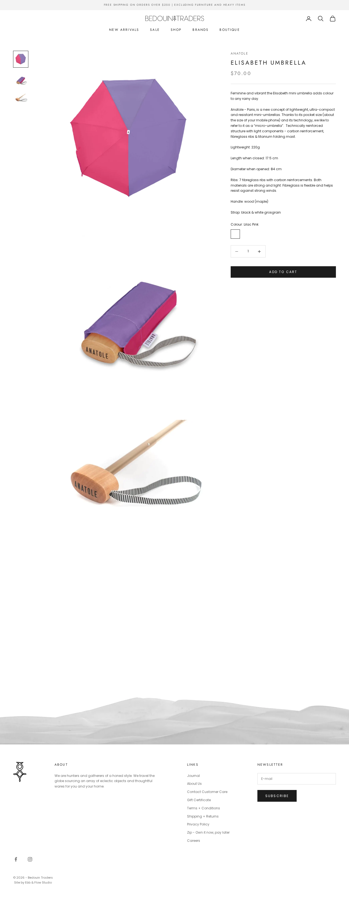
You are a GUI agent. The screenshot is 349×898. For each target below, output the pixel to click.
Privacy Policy (198, 824)
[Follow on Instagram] (30, 859)
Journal (193, 775)
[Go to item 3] (20, 101)
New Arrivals (124, 29)
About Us (194, 783)
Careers (193, 840)
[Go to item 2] (20, 80)
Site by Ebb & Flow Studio (33, 882)
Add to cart (283, 272)
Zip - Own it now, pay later (208, 832)
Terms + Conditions (203, 808)
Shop (176, 29)
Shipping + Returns (203, 816)
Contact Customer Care (207, 791)
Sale (155, 29)
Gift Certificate (199, 800)
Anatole (239, 53)
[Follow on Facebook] (16, 859)
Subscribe (277, 796)
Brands (200, 29)
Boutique (229, 29)
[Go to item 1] (20, 59)
